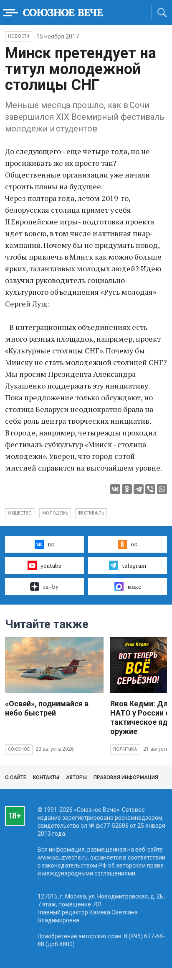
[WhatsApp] (162, 489)
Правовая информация (126, 777)
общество (20, 513)
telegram (134, 565)
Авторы (76, 777)
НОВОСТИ (18, 36)
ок (134, 544)
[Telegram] (139, 489)
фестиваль (91, 513)
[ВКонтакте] (115, 489)
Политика (125, 749)
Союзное (19, 749)
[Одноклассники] (127, 489)
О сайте (15, 777)
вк (51, 544)
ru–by (50, 586)
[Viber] (150, 489)
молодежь (55, 513)
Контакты (46, 777)
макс (134, 586)
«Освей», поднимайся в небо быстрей (47, 708)
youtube (50, 565)
